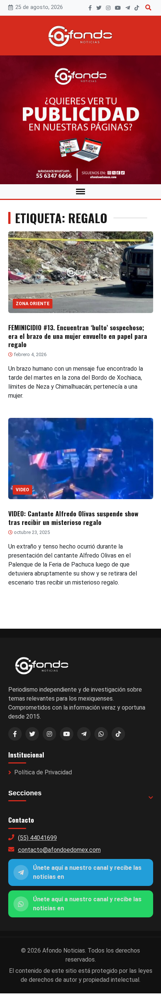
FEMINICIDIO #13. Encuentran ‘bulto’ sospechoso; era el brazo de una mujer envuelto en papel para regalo (77, 335)
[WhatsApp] (101, 734)
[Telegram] (127, 7)
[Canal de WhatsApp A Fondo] (80, 119)
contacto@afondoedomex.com (59, 849)
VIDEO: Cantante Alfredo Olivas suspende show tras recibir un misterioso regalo (73, 517)
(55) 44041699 (37, 837)
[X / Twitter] (32, 734)
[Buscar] (148, 7)
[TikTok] (136, 7)
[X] (98, 7)
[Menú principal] (80, 191)
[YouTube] (118, 7)
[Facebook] (90, 7)
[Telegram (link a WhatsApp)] (84, 734)
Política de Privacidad (43, 772)
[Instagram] (108, 7)
